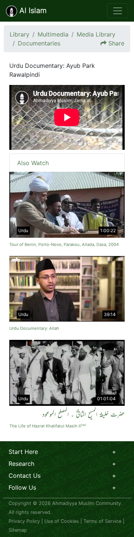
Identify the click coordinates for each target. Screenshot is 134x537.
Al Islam (32, 10)
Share (116, 43)
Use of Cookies (61, 521)
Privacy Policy (24, 521)
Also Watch (33, 163)
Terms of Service (102, 521)
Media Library (96, 34)
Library (19, 34)
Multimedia (53, 34)
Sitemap (18, 530)
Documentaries (39, 43)
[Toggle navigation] (117, 10)
